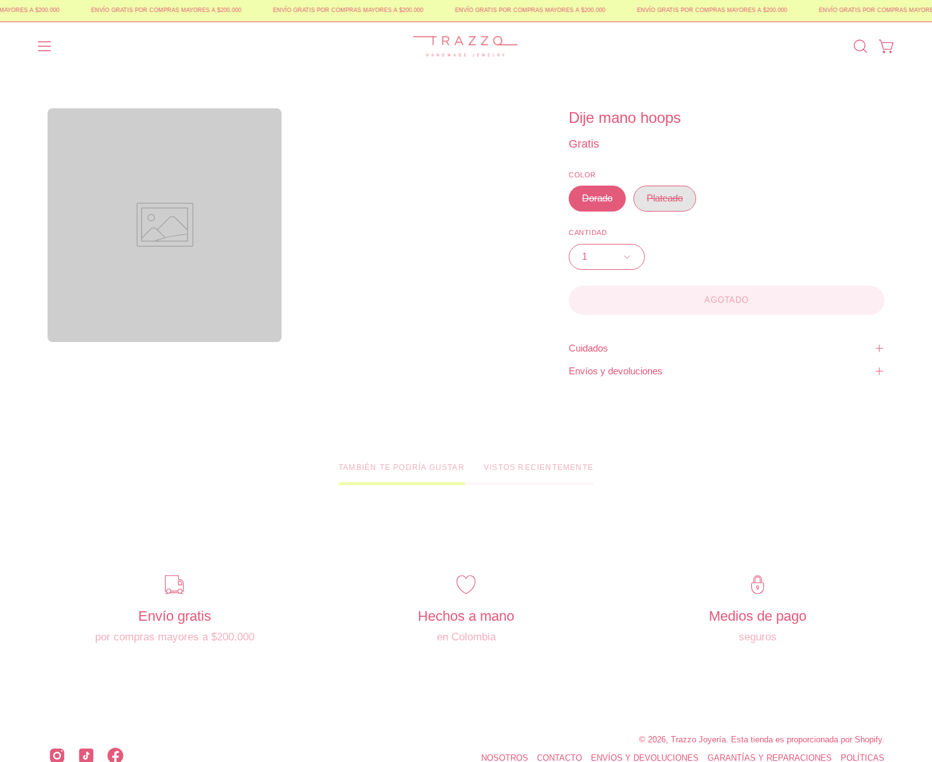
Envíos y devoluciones (616, 370)
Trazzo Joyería (698, 739)
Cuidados (588, 348)
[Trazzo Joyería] (466, 46)
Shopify (868, 739)
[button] (860, 46)
